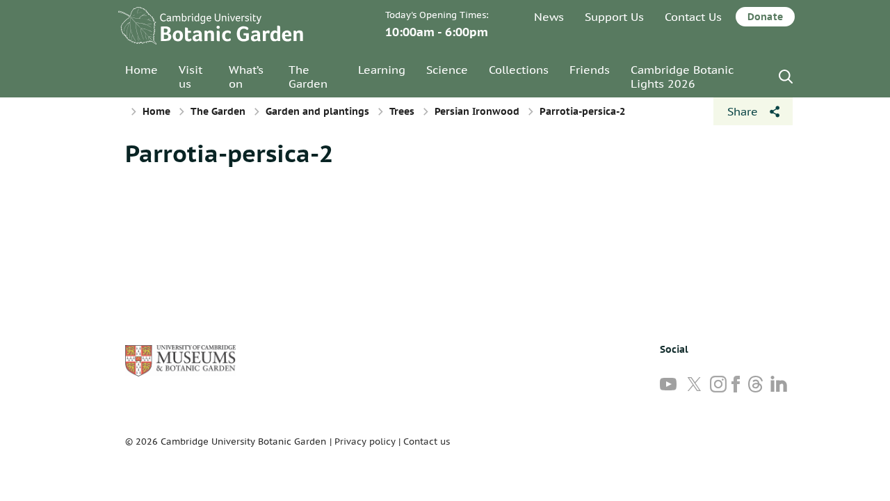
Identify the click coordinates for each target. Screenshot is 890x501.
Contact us (426, 441)
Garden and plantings (317, 111)
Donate (765, 16)
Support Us (614, 17)
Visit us (190, 76)
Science (447, 70)
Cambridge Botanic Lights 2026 (682, 76)
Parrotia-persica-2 (229, 153)
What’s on (246, 76)
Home (141, 70)
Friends (589, 70)
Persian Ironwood (477, 111)
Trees (401, 111)
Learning (381, 70)
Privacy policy (365, 441)
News (549, 17)
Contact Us (693, 17)
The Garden (308, 76)
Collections (519, 70)
